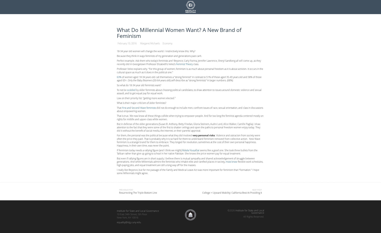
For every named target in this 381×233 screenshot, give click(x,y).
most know (231, 161)
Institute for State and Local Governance (138, 211)
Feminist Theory (184, 64)
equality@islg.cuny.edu (129, 222)
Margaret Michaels (150, 43)
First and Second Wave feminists (139, 107)
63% (119, 77)
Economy (167, 43)
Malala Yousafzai (190, 150)
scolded (131, 90)
